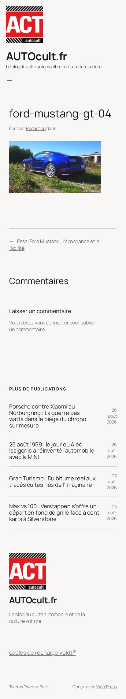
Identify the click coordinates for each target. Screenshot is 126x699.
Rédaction (36, 128)
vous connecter (52, 322)
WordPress (106, 687)
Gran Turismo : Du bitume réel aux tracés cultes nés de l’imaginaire (52, 481)
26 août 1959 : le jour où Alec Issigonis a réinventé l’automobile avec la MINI (51, 450)
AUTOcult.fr (36, 56)
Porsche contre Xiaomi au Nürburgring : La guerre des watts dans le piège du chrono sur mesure (47, 416)
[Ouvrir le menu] (9, 79)
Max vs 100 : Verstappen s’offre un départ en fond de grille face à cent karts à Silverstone (54, 512)
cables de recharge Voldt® (42, 652)
